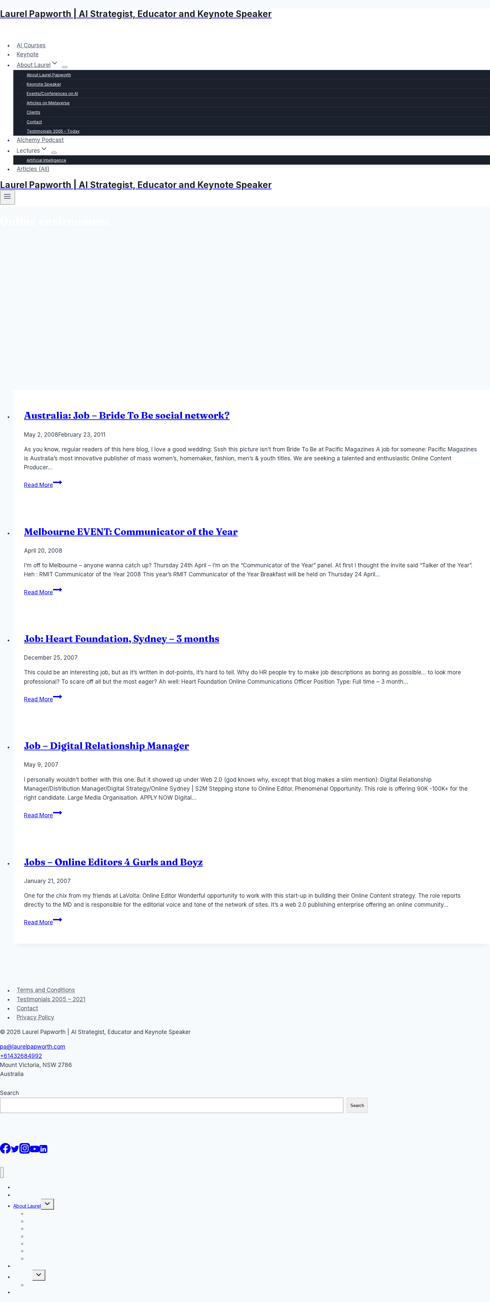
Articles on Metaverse (48, 102)
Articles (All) (33, 169)
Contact (34, 121)
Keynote (28, 54)
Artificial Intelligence (46, 160)
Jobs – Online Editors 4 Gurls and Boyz (113, 862)
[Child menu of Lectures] (54, 153)
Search (9, 1093)
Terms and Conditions (46, 990)
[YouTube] (34, 1151)
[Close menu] (2, 1172)
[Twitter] (15, 1151)
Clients (33, 112)
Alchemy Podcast (40, 140)
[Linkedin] (43, 1151)
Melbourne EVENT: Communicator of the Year (131, 531)
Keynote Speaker (44, 84)
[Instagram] (24, 1151)
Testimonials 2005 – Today (53, 131)
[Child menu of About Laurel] (64, 67)
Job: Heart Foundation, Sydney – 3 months (121, 638)
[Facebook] (5, 1151)
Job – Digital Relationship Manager (106, 745)
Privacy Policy (35, 1017)
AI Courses (31, 45)
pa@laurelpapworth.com (32, 1046)
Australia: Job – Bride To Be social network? (127, 415)
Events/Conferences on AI (52, 93)
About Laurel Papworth (49, 74)
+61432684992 (21, 1056)
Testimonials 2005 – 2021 (51, 999)
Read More (43, 485)
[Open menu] (7, 197)
